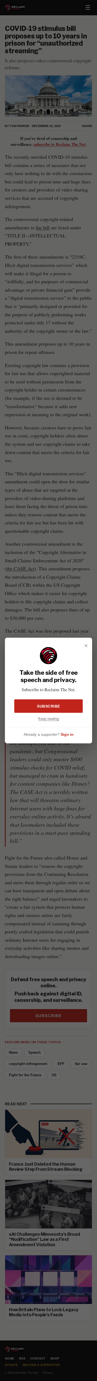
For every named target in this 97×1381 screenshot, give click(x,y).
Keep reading (48, 718)
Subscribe (48, 706)
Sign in (67, 734)
